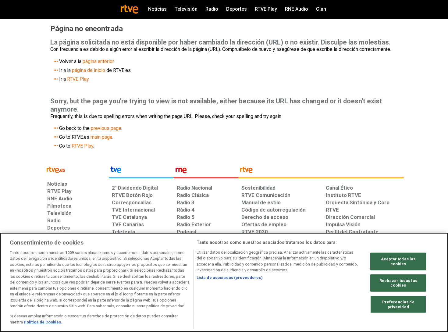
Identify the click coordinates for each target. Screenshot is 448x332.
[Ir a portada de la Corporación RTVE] (321, 171)
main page (101, 137)
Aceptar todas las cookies (398, 261)
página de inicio (88, 70)
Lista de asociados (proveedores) (230, 277)
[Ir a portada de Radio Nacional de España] (206, 171)
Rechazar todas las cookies (398, 282)
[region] (224, 282)
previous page (106, 128)
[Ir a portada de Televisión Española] (141, 171)
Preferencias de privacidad (398, 304)
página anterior (98, 61)
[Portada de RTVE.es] (129, 9)
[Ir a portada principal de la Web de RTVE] (76, 169)
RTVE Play (78, 79)
